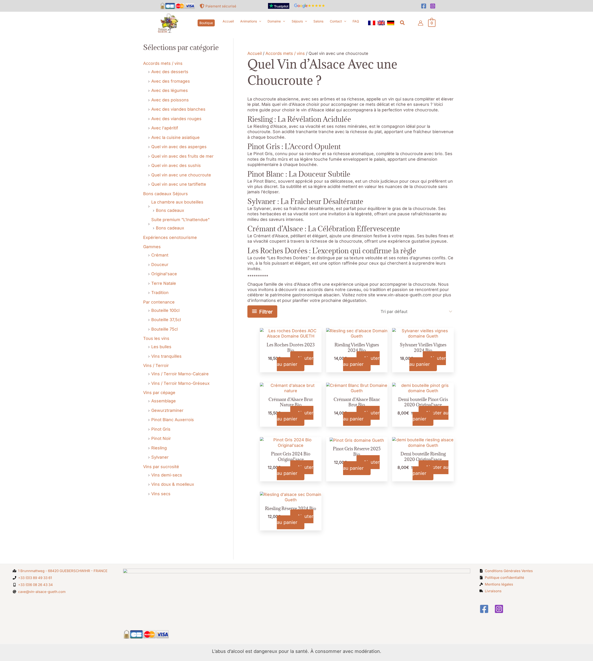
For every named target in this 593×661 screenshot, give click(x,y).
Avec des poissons (170, 99)
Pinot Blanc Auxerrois (172, 419)
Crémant (159, 255)
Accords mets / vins (163, 63)
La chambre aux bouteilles (177, 202)
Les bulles (161, 346)
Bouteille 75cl (164, 329)
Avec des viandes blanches (178, 109)
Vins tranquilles (166, 356)
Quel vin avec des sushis (176, 165)
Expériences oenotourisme (170, 237)
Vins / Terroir (156, 365)
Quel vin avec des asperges (179, 146)
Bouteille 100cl (165, 310)
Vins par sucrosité (161, 466)
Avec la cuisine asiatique (175, 137)
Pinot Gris (160, 429)
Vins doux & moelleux (172, 484)
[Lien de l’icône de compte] (420, 23)
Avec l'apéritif (164, 127)
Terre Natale (163, 283)
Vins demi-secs (166, 475)
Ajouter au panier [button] (295, 361)
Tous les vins (156, 338)
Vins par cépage (159, 392)
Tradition (160, 292)
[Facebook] (423, 6)
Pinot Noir (161, 438)
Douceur (159, 264)
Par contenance (159, 302)
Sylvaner (160, 457)
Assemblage (163, 400)
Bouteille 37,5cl (166, 319)
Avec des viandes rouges (176, 118)
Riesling (159, 447)
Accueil (254, 53)
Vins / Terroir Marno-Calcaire (180, 373)
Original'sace (164, 273)
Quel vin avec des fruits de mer (182, 156)
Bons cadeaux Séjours (165, 193)
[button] (206, 22)
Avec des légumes (169, 90)
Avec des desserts (169, 71)
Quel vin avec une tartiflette (178, 184)
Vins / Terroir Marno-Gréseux (180, 383)
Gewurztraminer (167, 410)
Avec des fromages (170, 81)
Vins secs (160, 493)
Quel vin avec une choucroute (181, 174)
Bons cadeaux (170, 210)
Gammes (152, 246)
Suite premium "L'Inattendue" (180, 219)
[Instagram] (432, 6)
